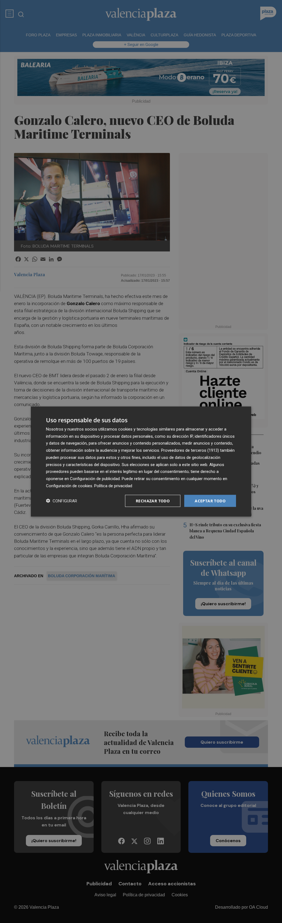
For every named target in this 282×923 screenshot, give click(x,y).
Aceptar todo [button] (210, 500)
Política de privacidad (113, 485)
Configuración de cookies (69, 485)
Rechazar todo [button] (153, 500)
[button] (61, 501)
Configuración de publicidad (95, 478)
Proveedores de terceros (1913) (190, 450)
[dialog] (141, 461)
